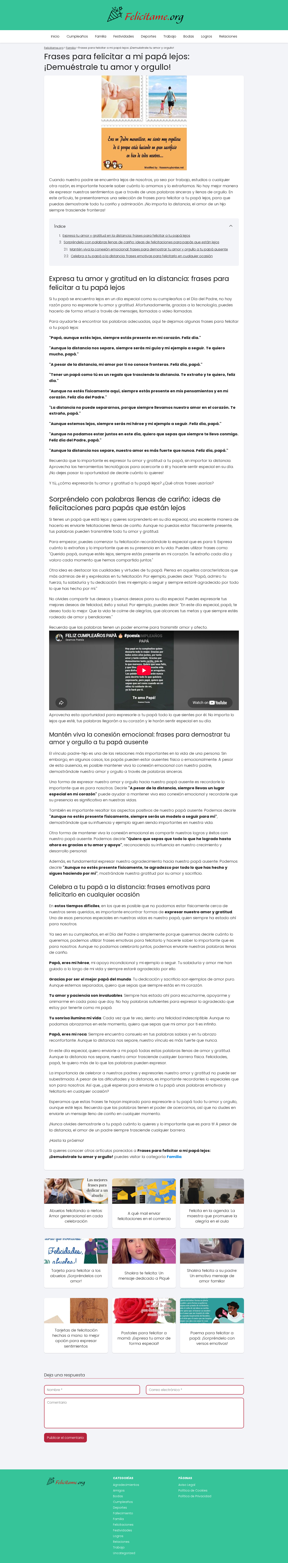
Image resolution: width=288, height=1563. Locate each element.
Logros (206, 36)
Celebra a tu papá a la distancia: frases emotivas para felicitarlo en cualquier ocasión (142, 256)
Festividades (123, 36)
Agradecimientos (126, 1485)
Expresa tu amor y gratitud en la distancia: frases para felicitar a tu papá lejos (126, 235)
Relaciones (228, 36)
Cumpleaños (77, 36)
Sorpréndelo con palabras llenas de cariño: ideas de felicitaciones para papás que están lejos (141, 242)
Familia (100, 36)
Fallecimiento (123, 1513)
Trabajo (169, 36)
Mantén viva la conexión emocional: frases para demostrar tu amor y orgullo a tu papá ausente (149, 249)
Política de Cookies (192, 1490)
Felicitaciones (123, 1525)
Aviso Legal (186, 1485)
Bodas (188, 36)
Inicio (55, 36)
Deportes (148, 36)
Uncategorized (124, 1553)
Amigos (119, 1490)
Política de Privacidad (194, 1496)
